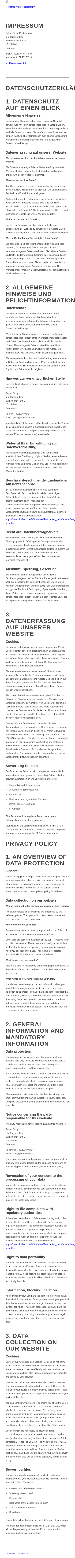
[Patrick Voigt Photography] (31, 7)
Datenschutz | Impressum (17, 1553)
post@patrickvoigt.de (16, 63)
